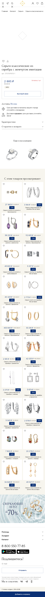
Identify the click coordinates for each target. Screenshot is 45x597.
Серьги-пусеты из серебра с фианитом (33, 396)
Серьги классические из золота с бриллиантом (33, 241)
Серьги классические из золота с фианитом (12, 303)
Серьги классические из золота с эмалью (33, 457)
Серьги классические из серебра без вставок (33, 208)
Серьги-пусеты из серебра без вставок (33, 272)
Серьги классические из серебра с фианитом (12, 362)
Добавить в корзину (22, 594)
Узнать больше (9, 526)
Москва (7, 3)
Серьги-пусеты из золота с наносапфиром (12, 272)
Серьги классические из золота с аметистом (12, 241)
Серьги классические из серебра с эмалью (12, 393)
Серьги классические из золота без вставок (33, 334)
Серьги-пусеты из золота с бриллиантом (12, 211)
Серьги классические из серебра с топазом (12, 457)
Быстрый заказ (22, 94)
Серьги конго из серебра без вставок (33, 300)
